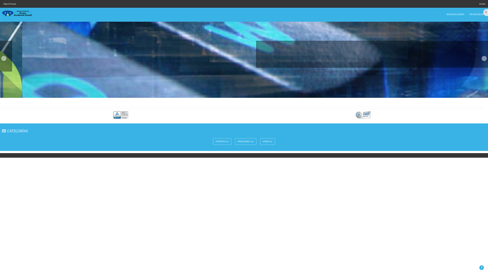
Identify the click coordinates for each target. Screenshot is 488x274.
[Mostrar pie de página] (481, 267)
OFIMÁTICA (221, 141)
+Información (468, 65)
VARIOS (266, 141)
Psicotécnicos (476, 14)
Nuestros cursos (455, 14)
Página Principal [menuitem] (9, 4)
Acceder (482, 4)
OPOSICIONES (244, 141)
